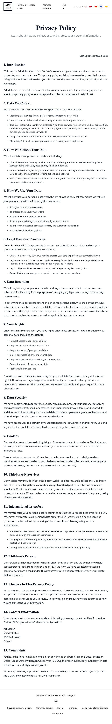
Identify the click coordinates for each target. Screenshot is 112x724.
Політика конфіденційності (94, 708)
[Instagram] (56, 701)
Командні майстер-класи (26, 6)
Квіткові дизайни (47, 6)
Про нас (64, 6)
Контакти (78, 6)
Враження (57, 713)
